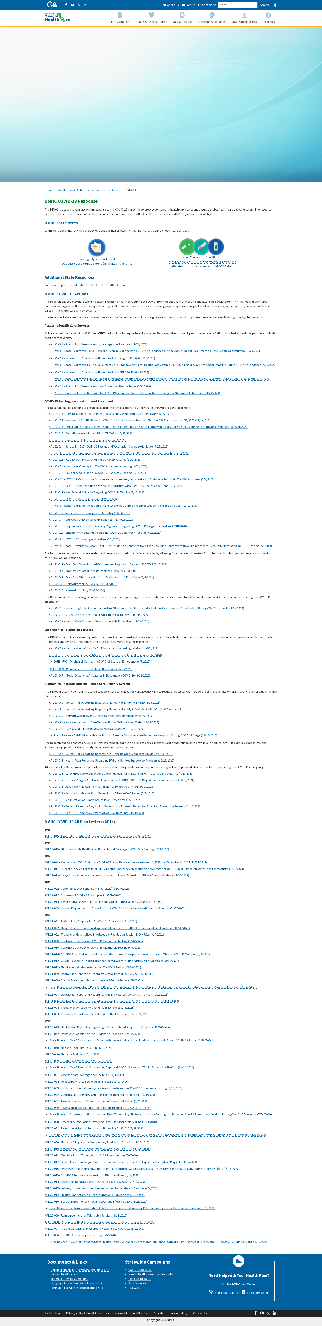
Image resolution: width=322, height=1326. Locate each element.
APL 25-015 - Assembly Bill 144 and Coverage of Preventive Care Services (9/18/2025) (98, 836)
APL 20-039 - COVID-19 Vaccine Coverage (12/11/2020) (83, 499)
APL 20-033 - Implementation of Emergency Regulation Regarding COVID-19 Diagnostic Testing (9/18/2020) (118, 526)
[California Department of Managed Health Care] (58, 16)
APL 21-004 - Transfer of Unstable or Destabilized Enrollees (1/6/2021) (94, 571)
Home (48, 190)
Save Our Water (138, 1283)
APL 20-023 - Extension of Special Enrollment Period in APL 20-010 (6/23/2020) (99, 372)
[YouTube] (72, 4)
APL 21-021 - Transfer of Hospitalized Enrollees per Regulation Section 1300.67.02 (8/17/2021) (108, 564)
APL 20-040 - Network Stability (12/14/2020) (77, 590)
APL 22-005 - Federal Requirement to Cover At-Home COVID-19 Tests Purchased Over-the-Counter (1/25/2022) (119, 453)
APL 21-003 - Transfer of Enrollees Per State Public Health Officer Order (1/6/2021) (101, 577)
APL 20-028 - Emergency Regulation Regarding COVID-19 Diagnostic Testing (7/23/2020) (105, 532)
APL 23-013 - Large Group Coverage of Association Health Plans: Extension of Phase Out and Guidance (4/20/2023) (121, 773)
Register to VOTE (139, 1279)
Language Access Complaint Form (72, 1283)
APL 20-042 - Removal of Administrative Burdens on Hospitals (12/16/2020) (96, 729)
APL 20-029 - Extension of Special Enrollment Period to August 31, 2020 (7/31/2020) (102, 358)
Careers (190, 5)
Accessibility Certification (131, 1313)
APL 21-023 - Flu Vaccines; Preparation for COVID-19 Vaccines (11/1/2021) (95, 459)
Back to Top (52, 1313)
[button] (275, 5)
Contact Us (209, 5)
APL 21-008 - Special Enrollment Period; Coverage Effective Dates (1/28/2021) (98, 344)
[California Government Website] (52, 4)
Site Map (159, 1313)
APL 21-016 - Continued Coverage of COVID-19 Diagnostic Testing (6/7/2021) (97, 473)
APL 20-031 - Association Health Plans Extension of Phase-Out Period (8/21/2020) (101, 786)
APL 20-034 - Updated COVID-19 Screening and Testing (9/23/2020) (91, 519)
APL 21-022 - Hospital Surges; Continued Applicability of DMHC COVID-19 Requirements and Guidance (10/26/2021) (121, 780)
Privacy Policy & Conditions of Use (87, 1313)
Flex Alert (134, 1287)
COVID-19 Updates (140, 1270)
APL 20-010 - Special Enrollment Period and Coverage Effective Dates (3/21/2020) (100, 386)
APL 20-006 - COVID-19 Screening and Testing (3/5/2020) (84, 539)
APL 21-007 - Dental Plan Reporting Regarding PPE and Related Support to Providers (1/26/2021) (111, 754)
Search (264, 5)
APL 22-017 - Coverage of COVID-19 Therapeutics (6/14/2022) (87, 440)
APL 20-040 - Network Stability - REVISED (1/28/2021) (83, 584)
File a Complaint (257, 1292)
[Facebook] (66, 4)
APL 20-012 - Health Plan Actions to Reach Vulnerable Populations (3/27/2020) (99, 621)
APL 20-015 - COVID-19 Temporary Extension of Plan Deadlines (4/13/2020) (96, 813)
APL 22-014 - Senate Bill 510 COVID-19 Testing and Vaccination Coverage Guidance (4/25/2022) (108, 446)
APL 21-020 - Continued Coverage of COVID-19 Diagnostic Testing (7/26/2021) (98, 466)
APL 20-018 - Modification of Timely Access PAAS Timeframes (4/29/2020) (95, 800)
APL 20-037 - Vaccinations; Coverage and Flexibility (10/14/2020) (89, 513)
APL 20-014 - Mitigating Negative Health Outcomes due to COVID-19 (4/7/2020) (99, 614)
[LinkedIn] (85, 4)
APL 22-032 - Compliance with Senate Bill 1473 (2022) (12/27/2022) (91, 433)
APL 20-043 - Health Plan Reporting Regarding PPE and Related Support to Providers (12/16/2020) (111, 760)
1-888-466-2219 (225, 1292)
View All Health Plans (64, 1274)
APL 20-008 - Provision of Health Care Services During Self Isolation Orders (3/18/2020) (104, 722)
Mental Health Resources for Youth (150, 1274)
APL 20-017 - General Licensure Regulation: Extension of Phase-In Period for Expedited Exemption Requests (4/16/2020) (125, 806)
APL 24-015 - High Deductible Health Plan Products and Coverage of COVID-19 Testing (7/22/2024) (111, 413)
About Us (173, 5)
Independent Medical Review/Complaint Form (80, 1270)
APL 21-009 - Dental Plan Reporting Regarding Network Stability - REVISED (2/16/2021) (104, 702)
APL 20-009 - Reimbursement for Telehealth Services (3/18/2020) (91, 669)
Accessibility (179, 1313)
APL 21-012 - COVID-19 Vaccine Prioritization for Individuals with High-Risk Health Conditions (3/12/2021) (116, 486)
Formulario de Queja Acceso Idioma (73, 1287)
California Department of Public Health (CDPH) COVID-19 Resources (88, 285)
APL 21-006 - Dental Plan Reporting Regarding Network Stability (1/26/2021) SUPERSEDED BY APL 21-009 (116, 709)
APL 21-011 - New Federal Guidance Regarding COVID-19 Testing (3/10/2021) (97, 492)
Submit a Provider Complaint (69, 1279)
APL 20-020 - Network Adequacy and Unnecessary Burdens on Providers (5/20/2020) (101, 716)
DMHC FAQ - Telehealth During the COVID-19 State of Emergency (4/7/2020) (102, 661)
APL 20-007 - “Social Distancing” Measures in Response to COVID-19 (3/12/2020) (99, 675)
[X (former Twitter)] (78, 4)
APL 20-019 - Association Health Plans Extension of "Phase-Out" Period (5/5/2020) (101, 793)
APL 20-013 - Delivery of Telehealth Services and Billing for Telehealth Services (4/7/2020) (106, 655)
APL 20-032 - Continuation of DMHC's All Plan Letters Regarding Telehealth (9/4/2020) (104, 648)
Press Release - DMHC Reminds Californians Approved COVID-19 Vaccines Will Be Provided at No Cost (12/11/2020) (126, 505)
